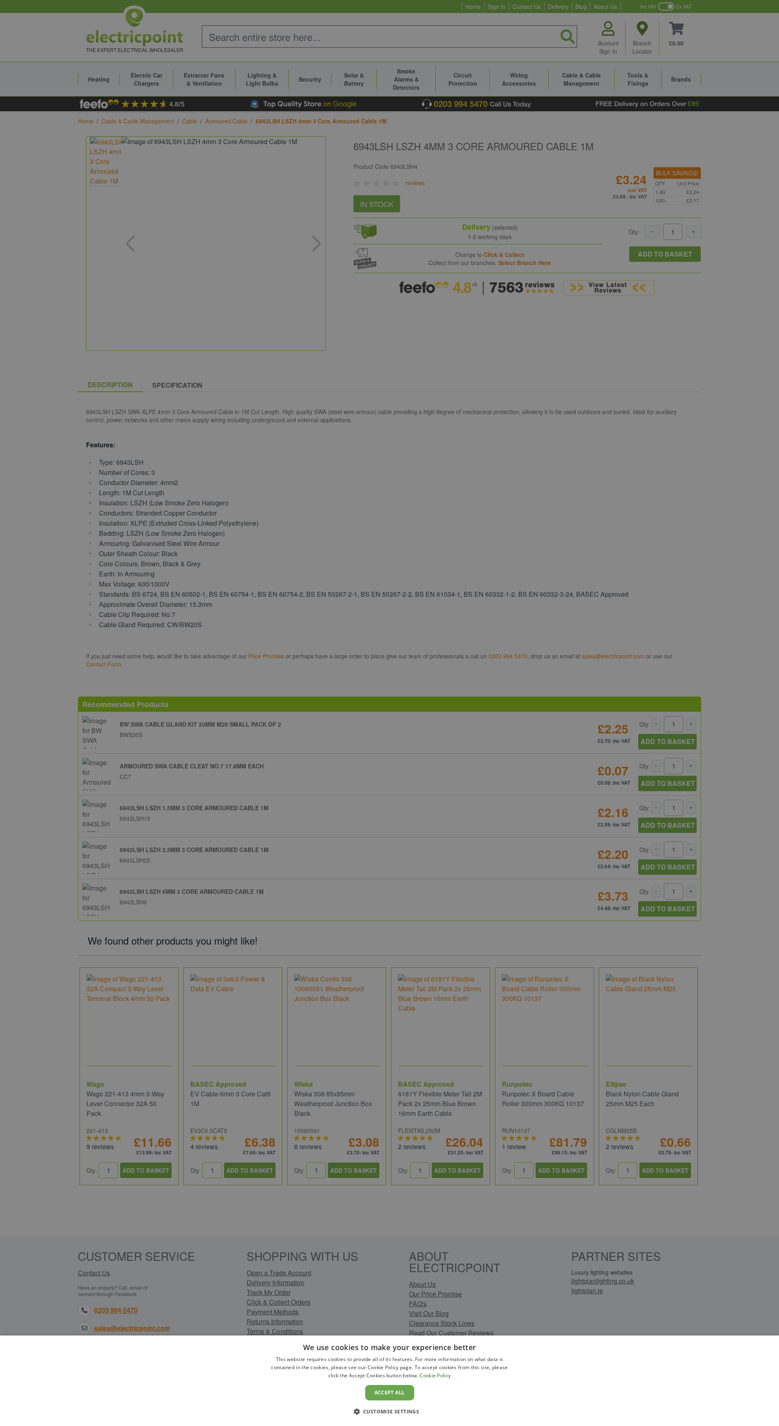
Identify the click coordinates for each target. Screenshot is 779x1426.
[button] (390, 1411)
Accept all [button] (389, 1392)
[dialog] (389, 1380)
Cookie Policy (435, 1375)
